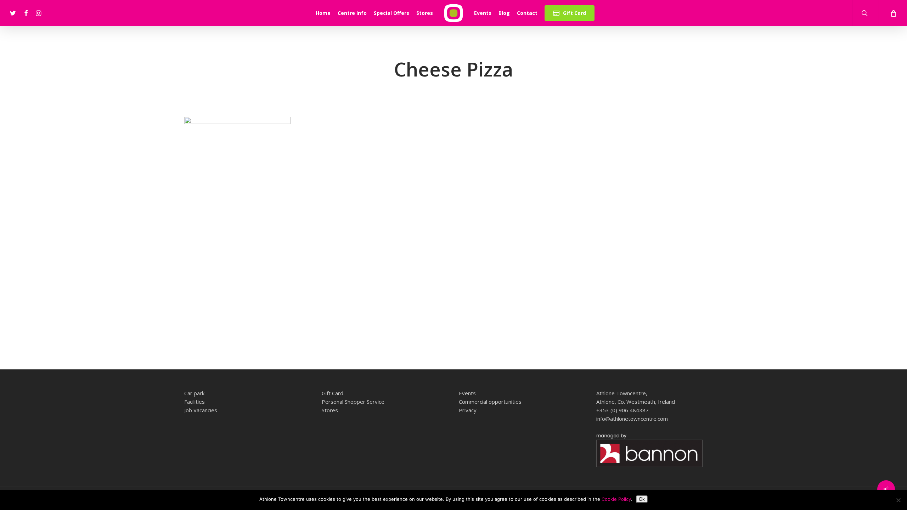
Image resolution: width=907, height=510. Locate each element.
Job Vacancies (200, 410)
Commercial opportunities (490, 401)
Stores (330, 410)
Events (467, 393)
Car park (194, 393)
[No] (898, 500)
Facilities (194, 401)
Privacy (468, 410)
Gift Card (332, 393)
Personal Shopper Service (353, 401)
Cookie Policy (616, 499)
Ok (642, 499)
